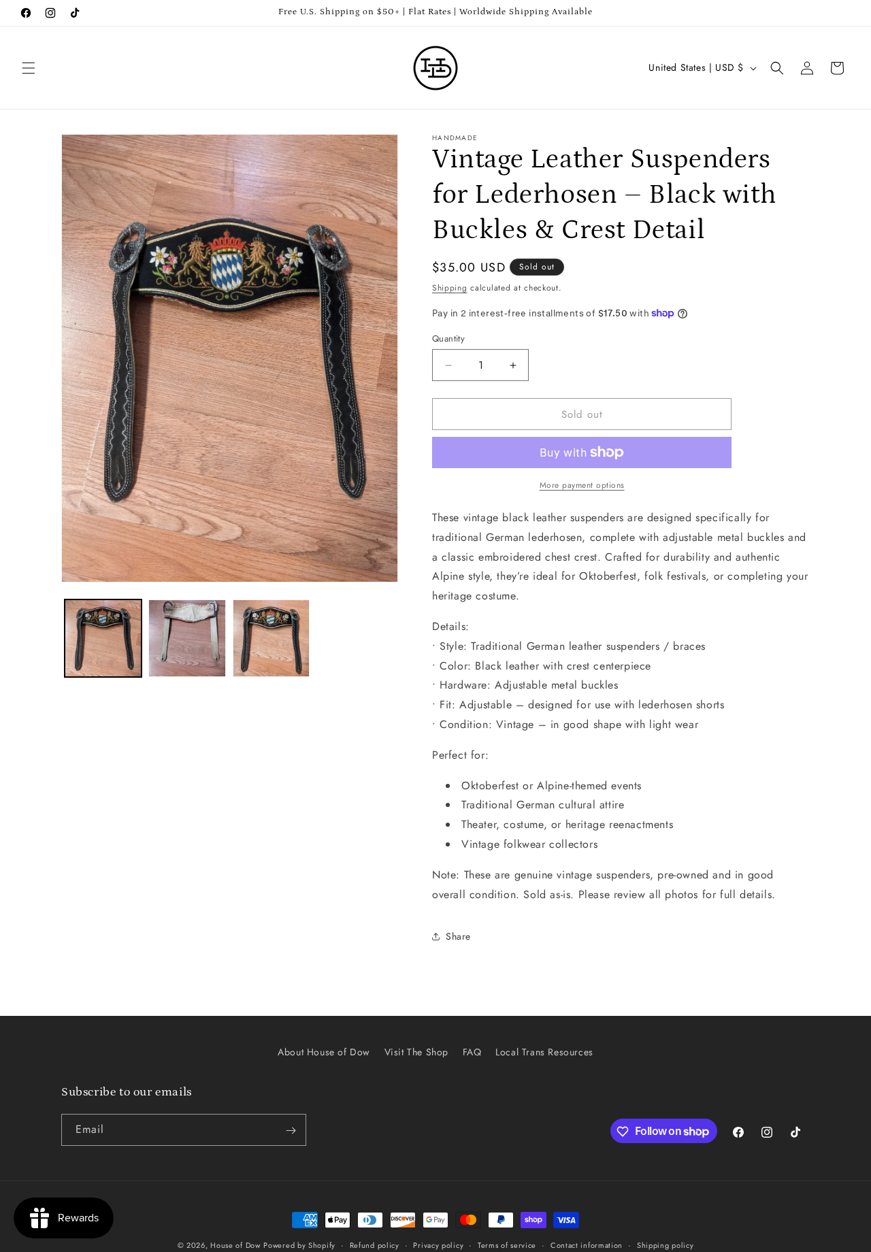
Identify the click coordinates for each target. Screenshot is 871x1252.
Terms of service (507, 1244)
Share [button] (458, 936)
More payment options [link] (582, 485)
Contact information (586, 1244)
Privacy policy (438, 1244)
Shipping (449, 288)
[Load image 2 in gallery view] (186, 637)
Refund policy (374, 1244)
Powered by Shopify (299, 1245)
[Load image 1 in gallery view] (103, 637)
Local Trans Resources (544, 1052)
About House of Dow (324, 1052)
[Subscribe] (291, 1131)
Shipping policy (665, 1244)
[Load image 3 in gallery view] (271, 637)
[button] (29, 68)
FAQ (472, 1052)
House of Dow (235, 1245)
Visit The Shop (416, 1052)
